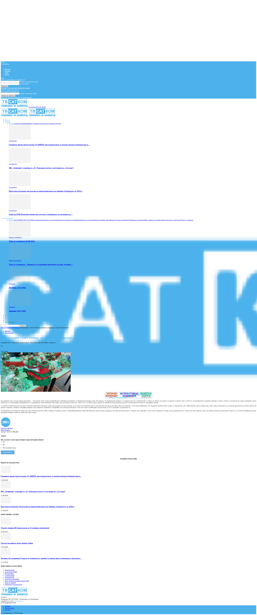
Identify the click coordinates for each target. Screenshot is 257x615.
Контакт (7, 69)
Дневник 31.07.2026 (17, 288)
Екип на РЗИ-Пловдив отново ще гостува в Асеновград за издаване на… (40, 214)
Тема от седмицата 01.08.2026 (22, 241)
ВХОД (7, 74)
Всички (11, 123)
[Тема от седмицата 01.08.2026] (20, 235)
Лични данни (9, 608)
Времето (8, 317)
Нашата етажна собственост (119, 220)
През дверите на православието (155, 220)
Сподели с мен (171, 220)
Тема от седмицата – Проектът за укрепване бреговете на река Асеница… (41, 264)
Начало (7, 120)
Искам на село (85, 220)
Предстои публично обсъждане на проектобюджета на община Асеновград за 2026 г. (46, 191)
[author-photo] (5, 426)
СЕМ (6, 73)
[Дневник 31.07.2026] (20, 282)
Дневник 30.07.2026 (17, 311)
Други (63, 220)
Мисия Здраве (98, 220)
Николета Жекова (7, 348)
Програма (8, 320)
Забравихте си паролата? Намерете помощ (15, 88)
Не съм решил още (9, 448)
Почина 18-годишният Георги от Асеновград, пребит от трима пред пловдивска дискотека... (41, 558)
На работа (106, 220)
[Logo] (15, 116)
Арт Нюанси (37, 220)
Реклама (7, 71)
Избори (24, 123)
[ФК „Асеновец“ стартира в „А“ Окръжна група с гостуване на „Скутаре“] (20, 162)
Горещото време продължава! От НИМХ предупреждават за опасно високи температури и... (41, 476)
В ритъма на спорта (48, 220)
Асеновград (18, 123)
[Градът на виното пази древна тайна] (6, 539)
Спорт (178, 220)
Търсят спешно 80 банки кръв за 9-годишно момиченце (25, 528)
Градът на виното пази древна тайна (17, 543)
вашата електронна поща (27, 93)
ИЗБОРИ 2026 (10, 315)
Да (3, 442)
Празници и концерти (136, 220)
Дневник (58, 220)
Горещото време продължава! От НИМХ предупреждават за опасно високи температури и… (49, 145)
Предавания (9, 218)
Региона (40, 123)
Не (3, 445)
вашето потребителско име (28, 82)
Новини (7, 122)
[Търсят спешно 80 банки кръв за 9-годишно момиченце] (6, 524)
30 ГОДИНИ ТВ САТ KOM (23, 220)
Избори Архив (32, 123)
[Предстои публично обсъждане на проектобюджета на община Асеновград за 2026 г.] (20, 185)
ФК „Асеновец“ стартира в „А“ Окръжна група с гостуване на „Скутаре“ (41, 168)
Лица (92, 220)
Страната (58, 123)
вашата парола (24, 84)
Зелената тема (70, 220)
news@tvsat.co (19, 601)
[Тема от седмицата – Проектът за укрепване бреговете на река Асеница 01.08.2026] (20, 259)
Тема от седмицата (187, 220)
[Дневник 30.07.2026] (20, 305)
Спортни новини (49, 123)
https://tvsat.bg (5, 430)
